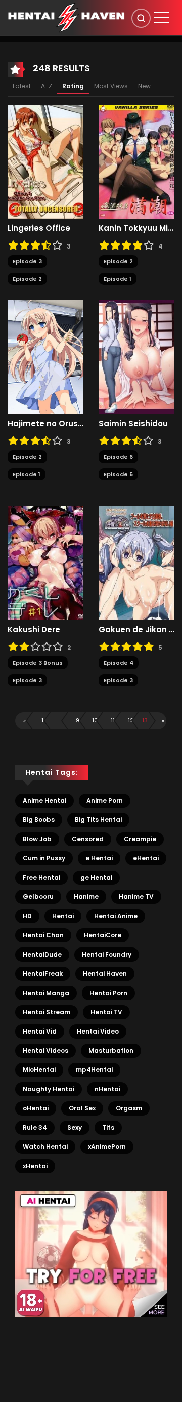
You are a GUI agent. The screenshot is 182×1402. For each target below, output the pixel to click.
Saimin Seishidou (133, 423)
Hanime (86, 896)
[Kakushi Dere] (45, 563)
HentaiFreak (43, 973)
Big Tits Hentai (98, 819)
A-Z (46, 85)
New (144, 85)
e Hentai (99, 858)
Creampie (140, 839)
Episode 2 (27, 279)
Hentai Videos (45, 1050)
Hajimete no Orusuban (45, 423)
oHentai (36, 1108)
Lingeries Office (39, 228)
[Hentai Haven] (66, 17)
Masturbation (110, 1050)
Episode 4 (118, 662)
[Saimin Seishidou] (136, 357)
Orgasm (129, 1108)
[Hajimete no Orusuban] (45, 357)
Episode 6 (118, 456)
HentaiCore (102, 935)
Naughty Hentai (48, 1089)
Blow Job (37, 839)
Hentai (63, 916)
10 (95, 720)
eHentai (146, 858)
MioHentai (39, 1069)
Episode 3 (27, 261)
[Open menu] (161, 17)
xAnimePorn (107, 1146)
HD (27, 916)
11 (113, 720)
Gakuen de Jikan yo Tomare (136, 629)
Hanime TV (136, 896)
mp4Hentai (94, 1069)
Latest (22, 85)
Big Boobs (39, 819)
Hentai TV (106, 1012)
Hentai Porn (108, 992)
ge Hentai (96, 877)
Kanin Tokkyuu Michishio (136, 228)
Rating (73, 85)
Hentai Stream (46, 1012)
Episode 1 (117, 279)
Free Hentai (41, 877)
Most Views (111, 85)
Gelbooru (38, 896)
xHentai (35, 1166)
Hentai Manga (46, 992)
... (60, 720)
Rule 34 (35, 1127)
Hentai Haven (105, 973)
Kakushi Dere (34, 629)
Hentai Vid (40, 1031)
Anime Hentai (44, 800)
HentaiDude (42, 954)
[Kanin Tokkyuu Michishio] (136, 161)
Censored (88, 839)
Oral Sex (82, 1108)
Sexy (74, 1127)
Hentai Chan (43, 935)
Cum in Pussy (44, 858)
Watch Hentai (45, 1146)
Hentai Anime (116, 916)
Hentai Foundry (106, 954)
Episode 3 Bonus (38, 662)
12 (130, 720)
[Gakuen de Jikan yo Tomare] (136, 563)
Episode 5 (118, 474)
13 (145, 720)
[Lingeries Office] (45, 161)
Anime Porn (104, 800)
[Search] (141, 18)
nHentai (107, 1089)
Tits (108, 1127)
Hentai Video (98, 1031)
